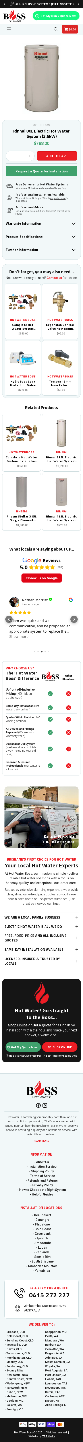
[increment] (29, 156)
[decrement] (11, 156)
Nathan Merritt (35, 600)
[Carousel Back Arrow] (4, 4)
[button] (9, 29)
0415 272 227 (49, 1295)
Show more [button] (19, 636)
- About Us (41, 1162)
